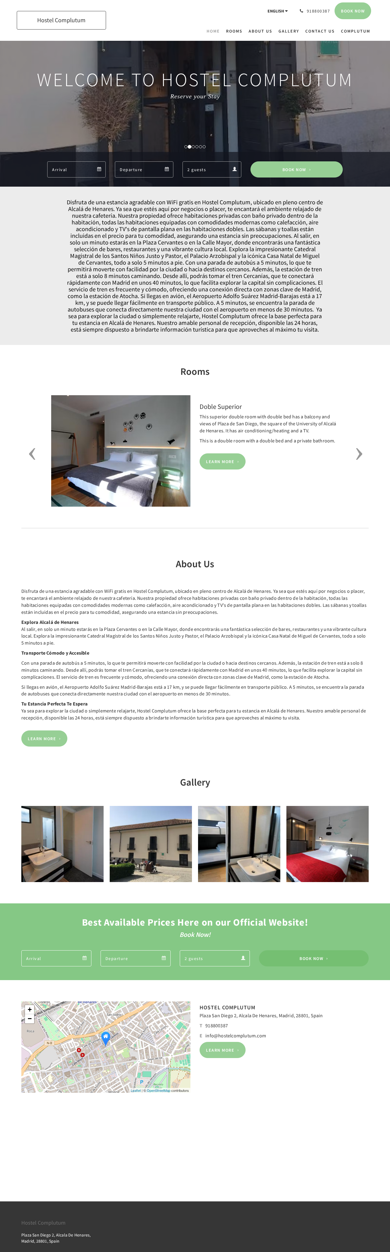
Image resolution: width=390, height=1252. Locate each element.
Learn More (220, 461)
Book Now (294, 169)
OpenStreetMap (158, 1090)
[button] (30, 454)
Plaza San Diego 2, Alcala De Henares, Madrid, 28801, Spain (261, 1015)
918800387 (216, 1025)
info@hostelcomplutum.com (235, 1035)
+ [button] (30, 1009)
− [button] (30, 1018)
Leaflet (136, 1090)
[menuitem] (215, 31)
